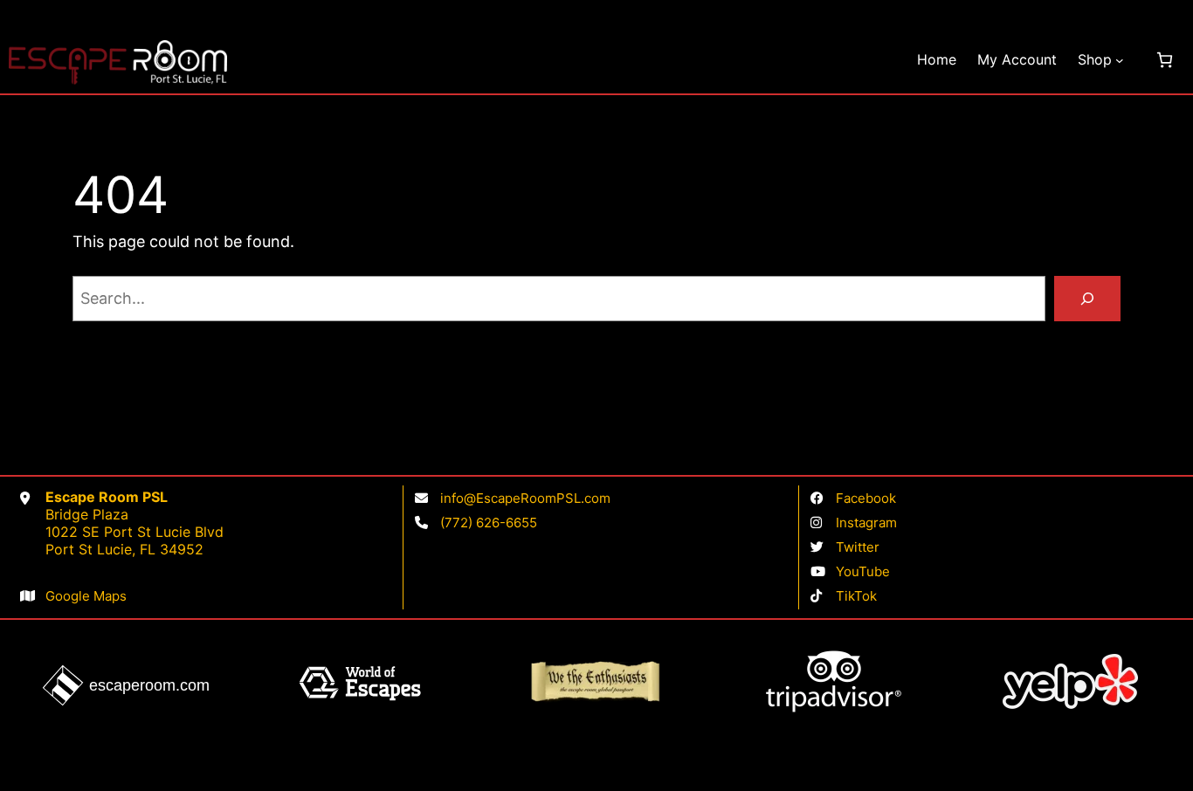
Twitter (857, 547)
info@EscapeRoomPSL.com (525, 498)
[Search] (1087, 298)
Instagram (866, 522)
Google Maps (86, 596)
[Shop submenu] (1119, 60)
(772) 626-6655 (488, 522)
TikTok (856, 596)
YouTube (863, 571)
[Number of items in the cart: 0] (1164, 59)
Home (936, 59)
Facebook (866, 498)
